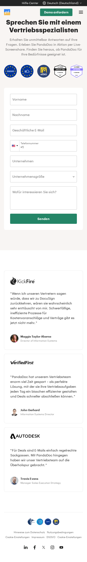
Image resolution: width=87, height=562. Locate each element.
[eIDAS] (56, 522)
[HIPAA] (31, 522)
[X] (43, 547)
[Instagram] (52, 547)
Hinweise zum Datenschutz (29, 532)
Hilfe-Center (30, 3)
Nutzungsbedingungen (60, 532)
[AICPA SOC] (40, 522)
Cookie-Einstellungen (17, 537)
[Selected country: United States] (14, 145)
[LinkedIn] (25, 547)
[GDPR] (48, 522)
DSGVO (51, 537)
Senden (43, 219)
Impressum (38, 537)
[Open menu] (81, 12)
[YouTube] (61, 547)
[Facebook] (34, 547)
